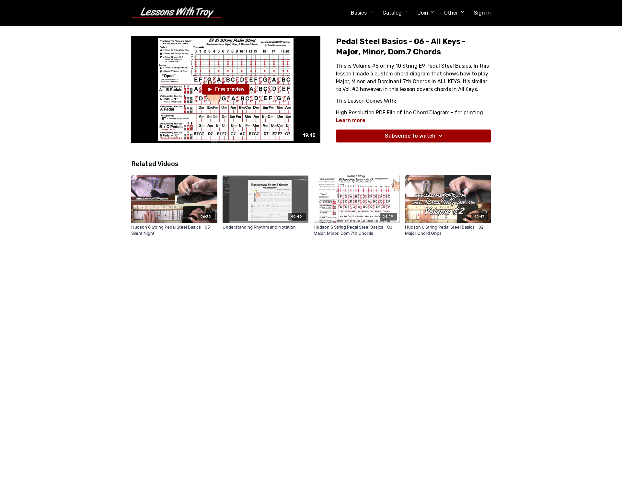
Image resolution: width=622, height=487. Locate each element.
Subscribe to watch (410, 136)
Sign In (482, 13)
